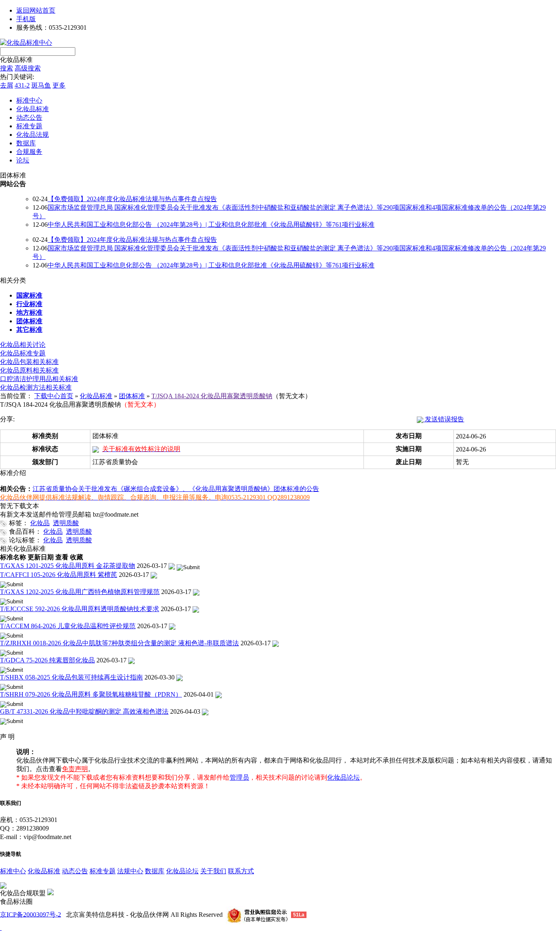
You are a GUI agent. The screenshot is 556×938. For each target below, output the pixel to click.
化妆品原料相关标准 (29, 370)
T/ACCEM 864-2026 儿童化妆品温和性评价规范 (68, 625)
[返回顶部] (1, 927)
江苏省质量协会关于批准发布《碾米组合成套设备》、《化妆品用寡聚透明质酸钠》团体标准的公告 (176, 488)
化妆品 (40, 522)
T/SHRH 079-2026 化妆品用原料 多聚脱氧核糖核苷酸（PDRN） (91, 694)
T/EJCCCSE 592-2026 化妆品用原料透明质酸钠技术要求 (79, 608)
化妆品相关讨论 (23, 344)
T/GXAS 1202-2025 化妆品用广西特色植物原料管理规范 (80, 591)
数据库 (154, 871)
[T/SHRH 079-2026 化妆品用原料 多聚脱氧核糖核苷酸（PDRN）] (218, 694)
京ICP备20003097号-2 (30, 914)
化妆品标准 (16, 59)
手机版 (26, 18)
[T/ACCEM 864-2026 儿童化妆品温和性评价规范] (172, 625)
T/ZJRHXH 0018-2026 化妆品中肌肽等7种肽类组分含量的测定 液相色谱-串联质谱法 (119, 643)
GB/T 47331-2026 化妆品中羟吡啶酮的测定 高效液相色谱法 (84, 711)
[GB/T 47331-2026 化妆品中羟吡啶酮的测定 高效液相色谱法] (205, 711)
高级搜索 (28, 68)
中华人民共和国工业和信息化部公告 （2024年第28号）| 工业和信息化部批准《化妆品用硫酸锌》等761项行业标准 (211, 224)
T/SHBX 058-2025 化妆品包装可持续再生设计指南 (71, 677)
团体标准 (132, 395)
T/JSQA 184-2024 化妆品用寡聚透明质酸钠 (211, 395)
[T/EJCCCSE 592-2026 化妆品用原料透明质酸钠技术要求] (196, 608)
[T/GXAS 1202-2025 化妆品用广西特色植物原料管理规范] (196, 591)
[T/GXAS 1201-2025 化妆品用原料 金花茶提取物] (172, 565)
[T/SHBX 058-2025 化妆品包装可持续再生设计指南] (179, 677)
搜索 (6, 68)
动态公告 (75, 871)
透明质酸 (66, 522)
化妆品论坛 (182, 871)
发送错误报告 (443, 419)
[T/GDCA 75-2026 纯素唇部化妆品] (131, 660)
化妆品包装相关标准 (29, 361)
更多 (59, 85)
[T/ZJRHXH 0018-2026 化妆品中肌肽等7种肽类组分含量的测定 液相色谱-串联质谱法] (275, 643)
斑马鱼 (41, 85)
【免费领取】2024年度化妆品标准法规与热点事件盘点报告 (132, 198)
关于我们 (213, 871)
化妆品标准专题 (23, 353)
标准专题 (103, 871)
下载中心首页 (53, 395)
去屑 (6, 85)
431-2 (22, 85)
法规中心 (130, 871)
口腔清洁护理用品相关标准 (39, 378)
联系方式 (241, 871)
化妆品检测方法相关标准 (36, 387)
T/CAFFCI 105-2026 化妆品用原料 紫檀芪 (58, 574)
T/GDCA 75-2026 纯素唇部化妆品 (47, 660)
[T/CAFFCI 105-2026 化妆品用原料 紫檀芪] (154, 574)
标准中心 (13, 871)
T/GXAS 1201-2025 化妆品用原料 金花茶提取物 (67, 565)
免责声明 (75, 768)
